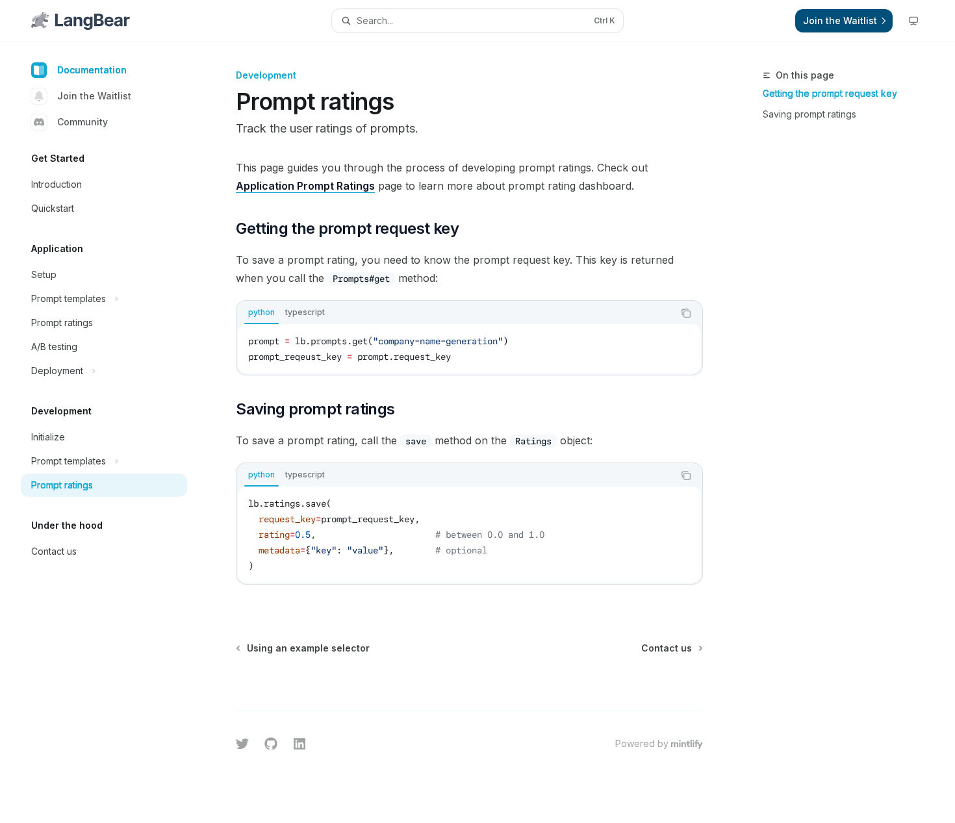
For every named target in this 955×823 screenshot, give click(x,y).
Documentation (92, 69)
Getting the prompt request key (830, 93)
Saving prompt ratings (809, 114)
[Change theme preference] (913, 20)
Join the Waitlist (94, 95)
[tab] (261, 312)
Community (82, 121)
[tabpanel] (469, 349)
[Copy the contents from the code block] (686, 313)
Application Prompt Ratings (305, 185)
